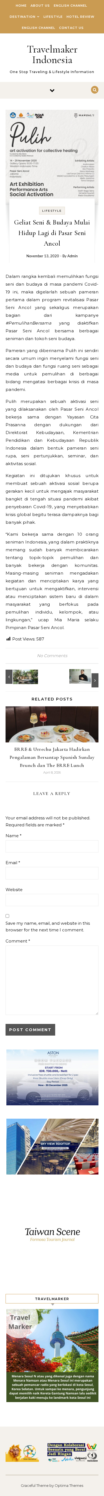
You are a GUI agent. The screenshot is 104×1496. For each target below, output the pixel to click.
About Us (40, 6)
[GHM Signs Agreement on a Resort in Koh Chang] (18, 677)
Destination (22, 17)
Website (14, 889)
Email (13, 862)
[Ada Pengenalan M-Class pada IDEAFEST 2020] (85, 678)
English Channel (70, 6)
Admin (72, 256)
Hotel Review (81, 17)
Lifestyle (53, 17)
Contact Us (71, 28)
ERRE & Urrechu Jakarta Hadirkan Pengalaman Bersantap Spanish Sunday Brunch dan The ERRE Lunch (52, 757)
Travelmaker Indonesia (52, 54)
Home (21, 6)
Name (14, 835)
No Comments (52, 655)
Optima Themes (69, 1485)
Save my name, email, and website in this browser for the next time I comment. (48, 927)
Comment (18, 941)
